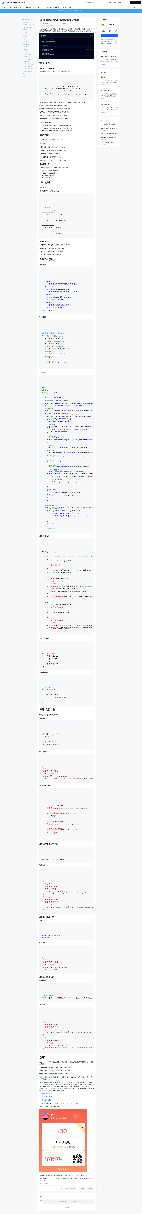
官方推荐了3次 (50, 1178)
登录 (125, 2)
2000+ (87, 1178)
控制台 (119, 2)
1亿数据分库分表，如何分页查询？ (110, 41)
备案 (115, 2)
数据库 (64, 23)
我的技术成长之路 (47, 1093)
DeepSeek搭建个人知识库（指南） (110, 43)
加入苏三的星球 (49, 1082)
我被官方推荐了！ (47, 1100)
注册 (135, 2)
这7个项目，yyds (47, 1097)
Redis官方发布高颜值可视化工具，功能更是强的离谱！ (110, 39)
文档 (110, 2)
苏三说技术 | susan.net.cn (112, 24)
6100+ (67, 1175)
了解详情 (103, 85)
